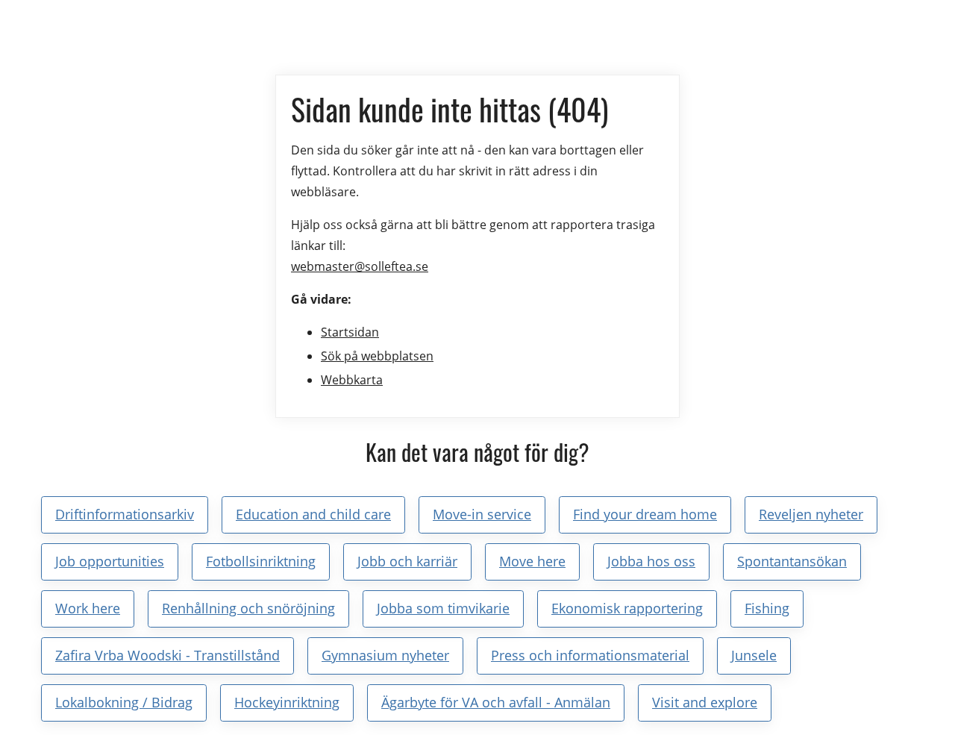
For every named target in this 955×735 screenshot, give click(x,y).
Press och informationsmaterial (590, 655)
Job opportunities (109, 561)
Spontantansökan (792, 561)
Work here (87, 608)
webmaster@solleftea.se (359, 266)
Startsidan (350, 332)
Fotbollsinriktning (261, 561)
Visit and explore (704, 702)
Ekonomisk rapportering (627, 608)
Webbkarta (352, 380)
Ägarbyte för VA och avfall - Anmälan (495, 702)
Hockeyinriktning (286, 702)
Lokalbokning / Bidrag (123, 702)
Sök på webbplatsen (377, 356)
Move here (532, 561)
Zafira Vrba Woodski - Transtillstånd (167, 655)
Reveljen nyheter (811, 514)
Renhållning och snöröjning (248, 608)
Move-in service (482, 514)
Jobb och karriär (407, 561)
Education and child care (313, 514)
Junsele (754, 655)
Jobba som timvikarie (443, 608)
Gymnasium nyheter (385, 655)
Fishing (767, 608)
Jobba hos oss (651, 561)
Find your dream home (645, 514)
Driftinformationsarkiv (124, 514)
